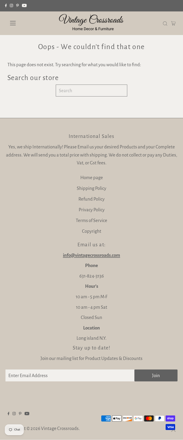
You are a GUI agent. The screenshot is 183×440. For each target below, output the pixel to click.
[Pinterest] (17, 5)
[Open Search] (165, 23)
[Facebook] (6, 5)
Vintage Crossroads (60, 428)
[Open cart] (173, 23)
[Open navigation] (27, 23)
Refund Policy (91, 199)
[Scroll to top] (173, 430)
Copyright (91, 231)
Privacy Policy (92, 209)
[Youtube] (24, 5)
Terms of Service (91, 220)
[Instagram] (11, 5)
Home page (91, 177)
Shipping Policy (91, 188)
